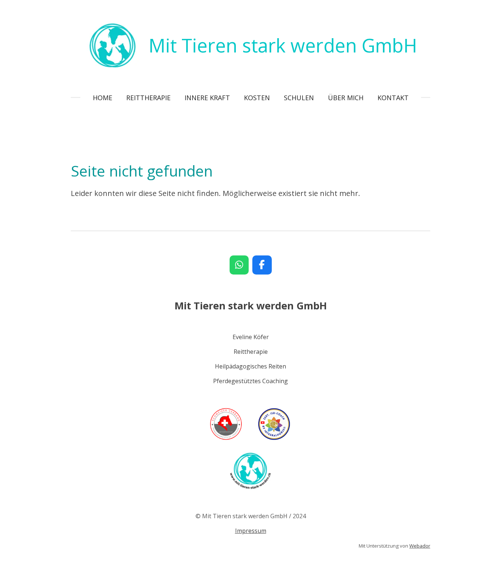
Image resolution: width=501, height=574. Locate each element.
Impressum (250, 531)
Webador (419, 545)
